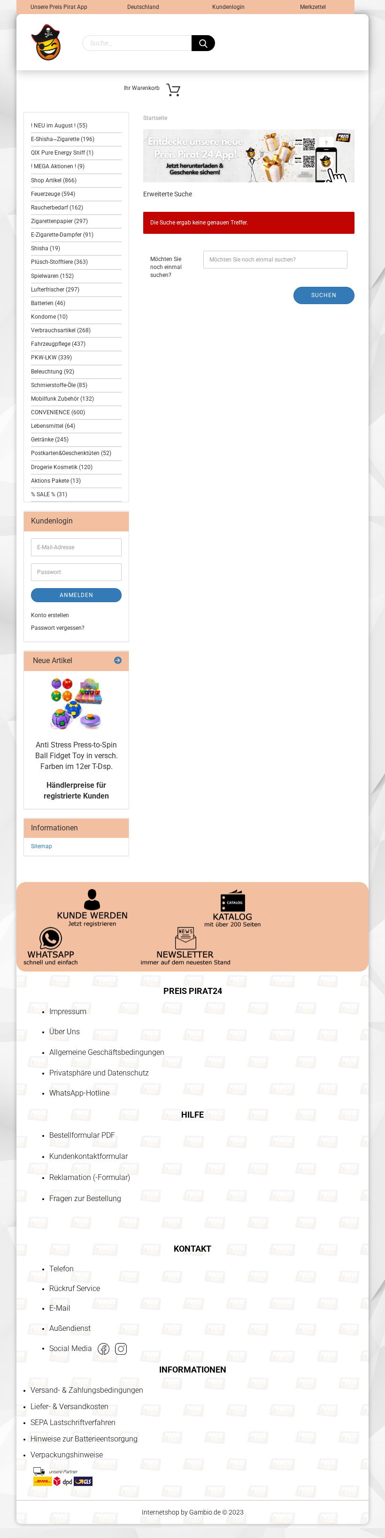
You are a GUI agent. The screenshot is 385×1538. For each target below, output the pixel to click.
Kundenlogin (228, 7)
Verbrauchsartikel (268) (61, 330)
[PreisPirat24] (45, 42)
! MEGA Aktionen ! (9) (58, 166)
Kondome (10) (49, 317)
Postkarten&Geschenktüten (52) (71, 453)
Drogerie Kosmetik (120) (61, 467)
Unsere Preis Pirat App (59, 7)
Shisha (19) (45, 248)
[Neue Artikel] (118, 661)
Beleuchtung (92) (52, 371)
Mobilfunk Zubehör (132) (62, 399)
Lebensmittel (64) (53, 426)
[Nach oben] (26, 1477)
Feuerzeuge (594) (53, 194)
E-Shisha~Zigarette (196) (62, 139)
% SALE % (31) (49, 494)
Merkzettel (312, 7)
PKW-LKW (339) (51, 357)
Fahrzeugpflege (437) (58, 344)
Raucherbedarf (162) (57, 207)
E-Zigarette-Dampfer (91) (62, 234)
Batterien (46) (48, 303)
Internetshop (160, 1512)
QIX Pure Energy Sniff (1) (62, 152)
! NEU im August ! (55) (59, 125)
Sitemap (41, 846)
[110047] (76, 704)
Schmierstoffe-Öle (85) (59, 385)
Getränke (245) (50, 439)
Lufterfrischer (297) (55, 289)
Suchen (324, 295)
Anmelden (76, 595)
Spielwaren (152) (52, 276)
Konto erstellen (50, 615)
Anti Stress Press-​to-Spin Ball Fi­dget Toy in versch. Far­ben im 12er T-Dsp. (76, 755)
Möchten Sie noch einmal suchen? (166, 267)
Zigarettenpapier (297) (59, 221)
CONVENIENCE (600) (58, 412)
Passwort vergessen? (58, 628)
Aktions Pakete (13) (56, 481)
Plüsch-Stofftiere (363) (59, 262)
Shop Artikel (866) (54, 180)
